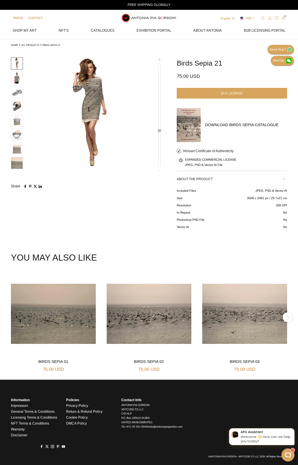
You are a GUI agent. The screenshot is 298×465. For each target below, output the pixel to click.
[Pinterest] (58, 446)
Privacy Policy (77, 406)
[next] (288, 317)
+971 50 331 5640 (136, 426)
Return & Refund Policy (84, 411)
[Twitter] (47, 446)
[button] (227, 18)
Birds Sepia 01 (53, 361)
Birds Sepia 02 (149, 361)
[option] (149, 5)
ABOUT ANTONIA (207, 31)
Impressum (19, 406)
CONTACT (35, 18)
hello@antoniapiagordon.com (165, 426)
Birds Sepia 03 (245, 361)
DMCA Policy (76, 423)
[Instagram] (52, 446)
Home (14, 45)
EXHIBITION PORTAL (154, 31)
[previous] (10, 317)
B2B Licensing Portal (264, 31)
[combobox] (247, 18)
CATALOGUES (103, 31)
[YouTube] (63, 446)
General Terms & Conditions (33, 411)
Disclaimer (19, 435)
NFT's (64, 31)
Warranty (18, 429)
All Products (30, 45)
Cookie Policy (77, 417)
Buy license (232, 93)
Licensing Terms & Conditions (34, 417)
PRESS (18, 18)
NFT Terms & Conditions (30, 423)
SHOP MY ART (25, 31)
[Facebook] (41, 446)
